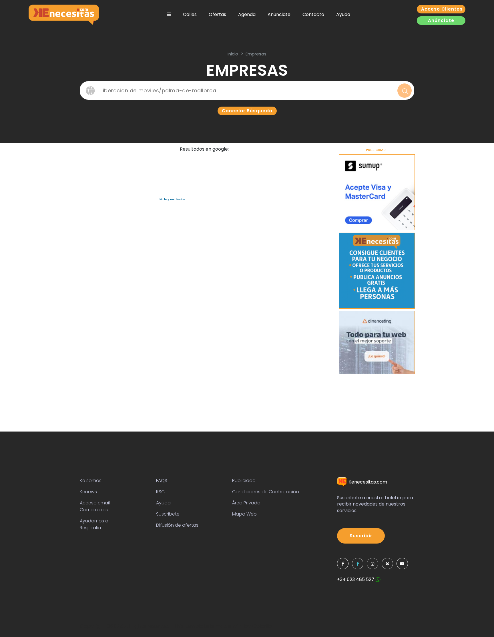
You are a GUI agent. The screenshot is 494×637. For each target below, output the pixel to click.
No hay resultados (172, 199)
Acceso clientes (442, 9)
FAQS (161, 480)
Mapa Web (244, 514)
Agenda (247, 14)
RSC (160, 491)
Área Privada (246, 503)
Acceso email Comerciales (95, 506)
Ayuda (343, 14)
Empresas (256, 54)
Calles (190, 14)
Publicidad (244, 480)
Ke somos (90, 480)
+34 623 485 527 (356, 579)
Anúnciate (279, 14)
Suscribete (168, 514)
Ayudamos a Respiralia (94, 524)
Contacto (313, 14)
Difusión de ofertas (177, 525)
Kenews (88, 491)
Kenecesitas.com (367, 482)
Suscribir (361, 536)
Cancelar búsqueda (247, 111)
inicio (233, 54)
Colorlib (262, 626)
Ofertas (217, 14)
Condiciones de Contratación (265, 491)
